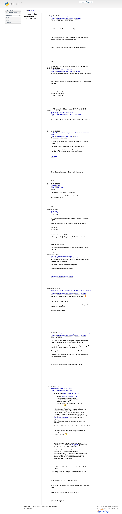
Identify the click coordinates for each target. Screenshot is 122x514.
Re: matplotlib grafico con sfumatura (62, 388)
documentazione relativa (61, 417)
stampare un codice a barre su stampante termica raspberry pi (70, 334)
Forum (53, 18)
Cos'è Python (10, 10)
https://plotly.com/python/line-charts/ (62, 276)
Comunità (9, 22)
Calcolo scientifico (81, 258)
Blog (7, 20)
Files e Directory (80, 293)
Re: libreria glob (55, 185)
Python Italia (37, 506)
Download (9, 15)
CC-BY (34, 508)
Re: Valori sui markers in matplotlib (61, 256)
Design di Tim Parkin (101, 508)
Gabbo (31, 10)
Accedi (82, 2)
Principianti (60, 187)
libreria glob (54, 211)
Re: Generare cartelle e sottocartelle (62, 17)
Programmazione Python (65, 18)
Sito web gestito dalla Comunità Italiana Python (107, 506)
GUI (76, 136)
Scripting (78, 18)
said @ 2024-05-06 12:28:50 (70, 396)
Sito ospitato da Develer (112, 508)
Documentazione (11, 13)
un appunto (75, 445)
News (8, 17)
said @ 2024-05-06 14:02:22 (71, 393)
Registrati (89, 2)
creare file (54, 156)
